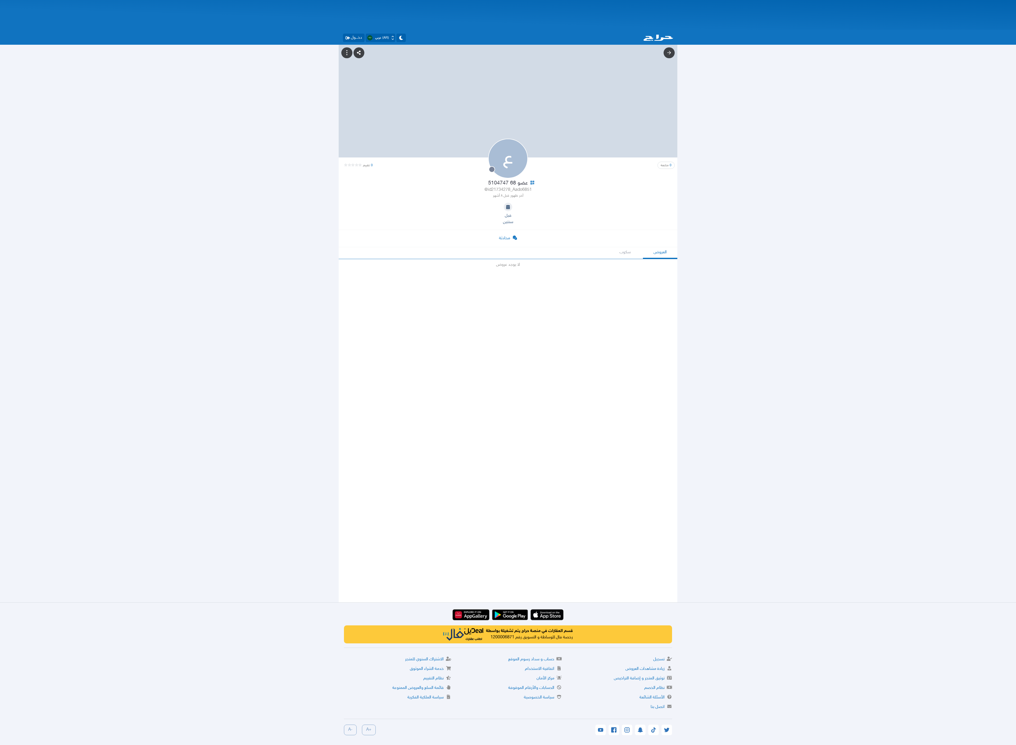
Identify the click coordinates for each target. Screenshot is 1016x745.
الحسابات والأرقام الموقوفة (531, 687)
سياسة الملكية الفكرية (425, 697)
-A (350, 729)
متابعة (666, 165)
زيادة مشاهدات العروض (645, 668)
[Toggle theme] (401, 37)
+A (368, 729)
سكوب (625, 252)
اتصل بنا (658, 707)
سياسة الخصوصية (539, 697)
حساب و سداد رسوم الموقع (531, 659)
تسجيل (659, 659)
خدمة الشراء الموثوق (427, 668)
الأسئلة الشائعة (652, 697)
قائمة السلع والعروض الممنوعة (418, 687)
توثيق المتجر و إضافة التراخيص (639, 678)
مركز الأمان (545, 678)
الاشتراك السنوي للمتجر (424, 659)
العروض (660, 252)
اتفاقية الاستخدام (539, 668)
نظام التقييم (433, 678)
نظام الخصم (654, 687)
